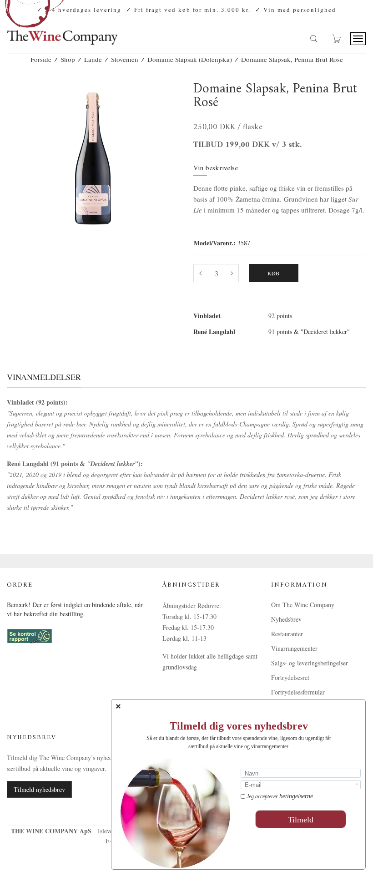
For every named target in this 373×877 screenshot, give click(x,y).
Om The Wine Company (302, 604)
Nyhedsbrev (286, 619)
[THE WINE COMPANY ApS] (62, 33)
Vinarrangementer (294, 648)
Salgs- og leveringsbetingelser (309, 663)
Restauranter (287, 633)
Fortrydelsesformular (298, 692)
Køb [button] (273, 273)
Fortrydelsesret (290, 677)
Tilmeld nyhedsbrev (39, 789)
